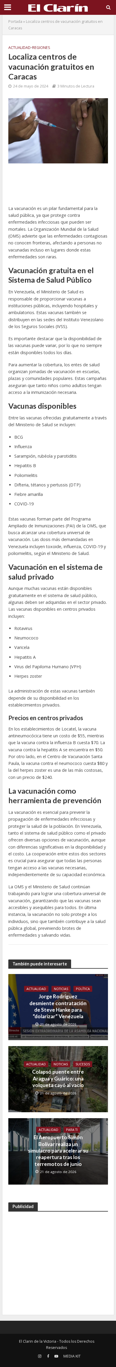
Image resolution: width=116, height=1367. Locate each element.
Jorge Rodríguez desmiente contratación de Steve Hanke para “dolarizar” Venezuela (58, 1006)
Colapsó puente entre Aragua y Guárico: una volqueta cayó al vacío (58, 1078)
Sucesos (83, 1064)
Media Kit (72, 1356)
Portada (15, 21)
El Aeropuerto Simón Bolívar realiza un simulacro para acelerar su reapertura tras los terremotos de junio (58, 1150)
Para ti (72, 1130)
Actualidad (19, 47)
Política (83, 989)
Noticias (61, 989)
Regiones (41, 47)
